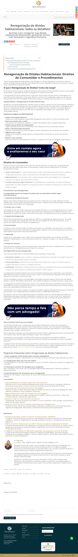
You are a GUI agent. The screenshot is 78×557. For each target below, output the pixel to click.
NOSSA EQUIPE (27, 11)
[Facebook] (5, 41)
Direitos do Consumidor (13, 66)
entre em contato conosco (26, 347)
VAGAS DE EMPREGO (25, 534)
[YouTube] (73, 555)
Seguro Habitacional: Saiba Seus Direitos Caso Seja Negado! (26, 393)
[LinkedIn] (68, 555)
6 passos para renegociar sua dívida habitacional (20, 64)
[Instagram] (66, 555)
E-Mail (48, 473)
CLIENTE (67, 11)
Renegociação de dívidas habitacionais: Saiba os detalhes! (27, 27)
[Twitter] (70, 555)
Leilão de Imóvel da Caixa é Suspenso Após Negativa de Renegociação (30, 404)
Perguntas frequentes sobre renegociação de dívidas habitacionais (22, 68)
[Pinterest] (12, 41)
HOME (7, 11)
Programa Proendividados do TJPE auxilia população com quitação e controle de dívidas (36, 431)
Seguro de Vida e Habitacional (24, 469)
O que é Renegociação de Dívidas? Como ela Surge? (18, 62)
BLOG (33, 11)
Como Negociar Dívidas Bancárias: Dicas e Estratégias (24, 388)
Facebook (7, 473)
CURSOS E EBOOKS (44, 11)
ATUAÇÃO (20, 11)
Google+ (34, 473)
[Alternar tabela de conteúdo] (38, 58)
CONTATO (52, 11)
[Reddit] (14, 41)
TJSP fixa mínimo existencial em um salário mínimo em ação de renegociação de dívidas (36, 424)
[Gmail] (9, 41)
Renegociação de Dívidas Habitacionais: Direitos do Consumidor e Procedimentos (23, 60)
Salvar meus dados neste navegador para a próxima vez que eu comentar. (24, 514)
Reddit (20, 473)
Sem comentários (13, 469)
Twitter (14, 473)
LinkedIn (41, 473)
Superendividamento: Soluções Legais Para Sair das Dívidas (26, 383)
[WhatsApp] (7, 41)
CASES (37, 11)
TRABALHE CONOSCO (59, 11)
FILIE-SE (23, 537)
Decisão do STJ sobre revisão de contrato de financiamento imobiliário (30, 417)
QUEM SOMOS (13, 11)
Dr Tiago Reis (18, 440)
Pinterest (26, 473)
